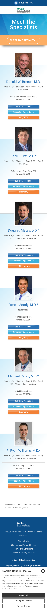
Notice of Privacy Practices (24, 553)
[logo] (23, 10)
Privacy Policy (23, 606)
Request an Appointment (23, 112)
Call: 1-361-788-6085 (24, 107)
